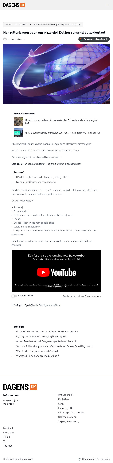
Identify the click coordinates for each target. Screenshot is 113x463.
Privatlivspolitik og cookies (71, 412)
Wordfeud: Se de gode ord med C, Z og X (37, 351)
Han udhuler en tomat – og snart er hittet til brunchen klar (52, 164)
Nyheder (23, 25)
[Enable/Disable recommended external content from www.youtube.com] (14, 296)
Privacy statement (93, 296)
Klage (61, 403)
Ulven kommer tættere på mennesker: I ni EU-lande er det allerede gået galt (61, 121)
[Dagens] (52, 5)
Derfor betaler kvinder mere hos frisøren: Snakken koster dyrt (47, 331)
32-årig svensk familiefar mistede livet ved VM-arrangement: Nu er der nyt (62, 132)
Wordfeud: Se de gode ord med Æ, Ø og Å (37, 356)
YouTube (7, 445)
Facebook (8, 428)
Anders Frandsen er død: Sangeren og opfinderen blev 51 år (46, 341)
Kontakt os (63, 399)
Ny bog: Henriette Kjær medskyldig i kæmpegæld (41, 336)
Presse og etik (65, 408)
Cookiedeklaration (67, 417)
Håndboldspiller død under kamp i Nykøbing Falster (42, 177)
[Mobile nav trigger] (107, 5)
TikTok (6, 437)
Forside (9, 25)
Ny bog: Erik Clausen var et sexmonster (36, 182)
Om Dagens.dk (65, 395)
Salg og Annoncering (69, 421)
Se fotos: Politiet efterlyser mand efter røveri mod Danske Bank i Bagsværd (54, 346)
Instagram (8, 432)
